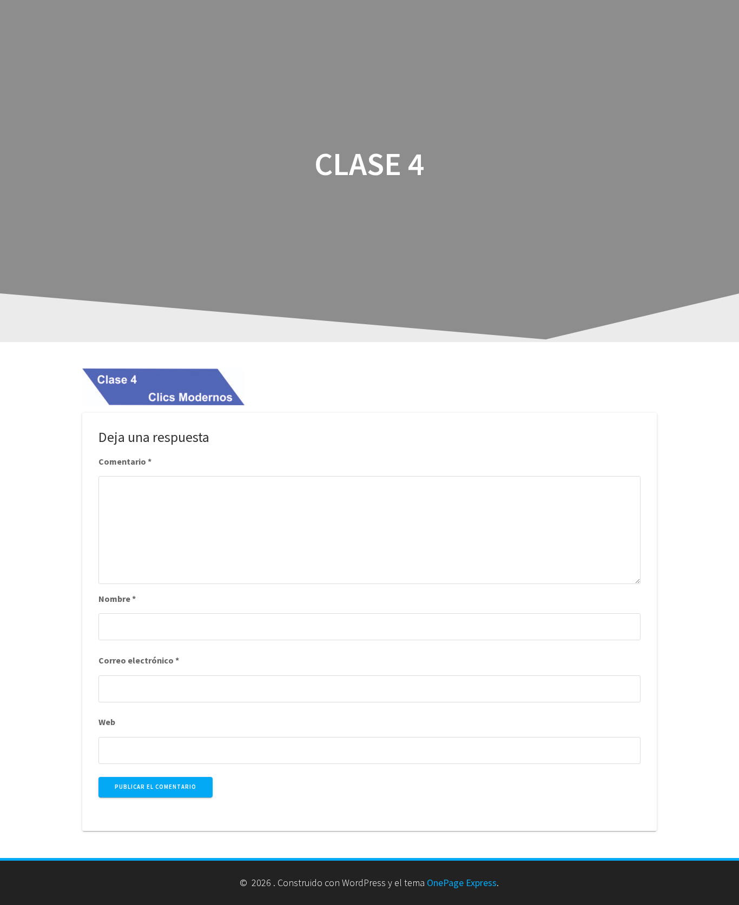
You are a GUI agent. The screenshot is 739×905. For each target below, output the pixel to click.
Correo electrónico (138, 660)
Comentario (124, 461)
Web (106, 721)
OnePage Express (462, 882)
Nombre (117, 598)
